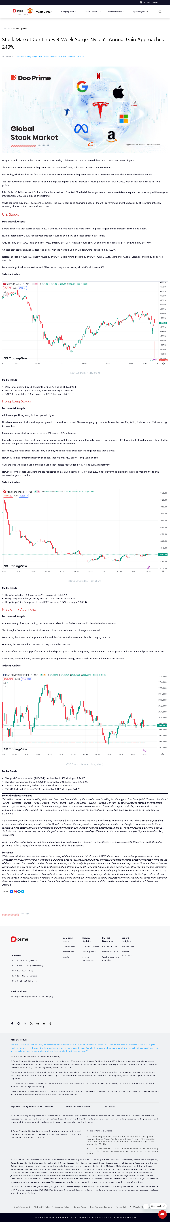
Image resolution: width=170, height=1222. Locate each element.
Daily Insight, (33, 56)
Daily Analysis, (21, 56)
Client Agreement (22, 1206)
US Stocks (81, 56)
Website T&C (139, 1206)
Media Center (43, 11)
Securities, (72, 56)
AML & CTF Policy (42, 1206)
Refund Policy (79, 1206)
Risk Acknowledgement (101, 1206)
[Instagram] (15, 891)
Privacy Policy (122, 1206)
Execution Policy (62, 1206)
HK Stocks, (63, 56)
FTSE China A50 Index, (48, 56)
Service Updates (20, 28)
